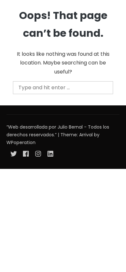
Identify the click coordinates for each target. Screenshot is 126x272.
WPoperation (21, 142)
